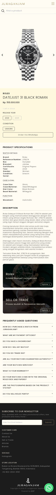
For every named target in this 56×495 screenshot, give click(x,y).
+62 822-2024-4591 (11, 472)
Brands (5, 446)
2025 (17, 118)
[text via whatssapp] (48, 487)
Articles (5, 443)
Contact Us (7, 433)
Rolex (25, 157)
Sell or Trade (7, 440)
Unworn (9, 129)
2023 (7, 118)
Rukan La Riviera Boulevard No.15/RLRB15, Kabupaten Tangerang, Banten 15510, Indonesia (26, 467)
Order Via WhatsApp (28, 135)
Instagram (7, 456)
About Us (6, 437)
